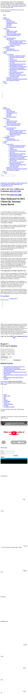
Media (8, 30)
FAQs (5, 53)
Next (15, 298)
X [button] (11, 185)
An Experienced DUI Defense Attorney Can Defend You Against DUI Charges (14, 367)
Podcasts (6, 400)
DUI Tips (9, 25)
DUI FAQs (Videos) (11, 32)
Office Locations (10, 46)
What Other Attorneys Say (13, 50)
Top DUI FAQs (13, 59)
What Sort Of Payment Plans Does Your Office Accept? (18, 75)
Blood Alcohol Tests (11, 27)
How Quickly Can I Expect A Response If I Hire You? (17, 72)
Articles (5, 51)
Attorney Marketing (8, 404)
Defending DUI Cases (12, 23)
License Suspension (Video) (13, 35)
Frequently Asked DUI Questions (17, 55)
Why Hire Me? (10, 39)
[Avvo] (15, 390)
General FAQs (10, 54)
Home (5, 17)
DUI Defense (7, 19)
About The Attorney (11, 38)
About (5, 36)
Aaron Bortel (5, 296)
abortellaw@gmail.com (18, 6)
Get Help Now (17, 360)
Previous (12, 298)
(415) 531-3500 (15, 195)
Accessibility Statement (9, 406)
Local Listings (7, 401)
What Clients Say (11, 49)
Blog (5, 81)
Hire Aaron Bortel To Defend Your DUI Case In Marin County (18, 41)
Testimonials (6, 47)
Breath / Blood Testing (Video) (14, 34)
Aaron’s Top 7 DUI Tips (12, 77)
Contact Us (6, 402)
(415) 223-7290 (9, 7)
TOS (5, 397)
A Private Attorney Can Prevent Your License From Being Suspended (14, 370)
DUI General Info (11, 21)
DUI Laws (9, 20)
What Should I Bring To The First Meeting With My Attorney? (18, 64)
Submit (15, 455)
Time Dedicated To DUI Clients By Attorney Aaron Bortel (18, 44)
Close (2, 457)
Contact (5, 83)
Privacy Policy (7, 396)
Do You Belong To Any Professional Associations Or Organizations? (18, 67)
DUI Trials (9, 24)
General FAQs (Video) (12, 31)
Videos (5, 28)
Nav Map (6, 405)
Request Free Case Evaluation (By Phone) (11, 183)
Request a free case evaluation (15, 381)
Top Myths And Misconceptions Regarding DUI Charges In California (17, 79)
